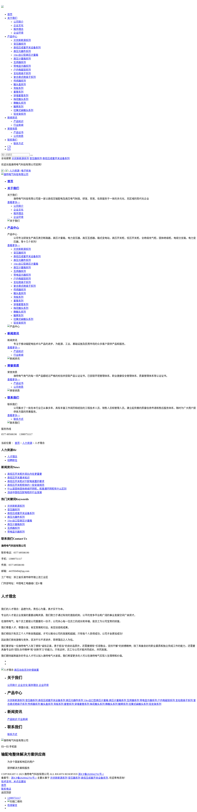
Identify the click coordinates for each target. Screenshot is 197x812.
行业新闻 (18, 125)
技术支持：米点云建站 (13, 781)
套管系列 (18, 92)
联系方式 (18, 143)
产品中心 (12, 36)
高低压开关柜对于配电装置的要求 (25, 481)
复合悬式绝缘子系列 (25, 77)
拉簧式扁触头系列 (23, 110)
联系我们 (12, 139)
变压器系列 (20, 44)
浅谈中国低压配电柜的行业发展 (24, 492)
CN (9, 146)
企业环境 (18, 33)
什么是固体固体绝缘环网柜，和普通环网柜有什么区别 (36, 488)
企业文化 (18, 25)
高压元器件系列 (22, 51)
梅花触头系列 (21, 99)
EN (9, 149)
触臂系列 (18, 106)
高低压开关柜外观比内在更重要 (24, 474)
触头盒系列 (20, 84)
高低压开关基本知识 (18, 477)
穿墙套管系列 (21, 95)
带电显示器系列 (22, 66)
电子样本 (26, 170)
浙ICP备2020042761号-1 (91, 774)
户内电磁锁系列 (22, 69)
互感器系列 (20, 62)
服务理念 (18, 29)
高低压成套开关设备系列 (27, 47)
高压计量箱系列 (22, 58)
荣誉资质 (12, 128)
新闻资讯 (12, 117)
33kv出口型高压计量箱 (26, 55)
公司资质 (18, 136)
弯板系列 (18, 88)
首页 (9, 14)
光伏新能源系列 (22, 40)
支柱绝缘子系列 (22, 73)
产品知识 (18, 121)
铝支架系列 (20, 114)
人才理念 (12, 456)
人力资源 (14, 170)
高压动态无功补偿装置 (26, 670)
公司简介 (18, 21)
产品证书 (18, 132)
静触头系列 (20, 103)
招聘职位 (12, 460)
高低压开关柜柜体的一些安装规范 (25, 485)
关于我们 (12, 18)
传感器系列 (20, 80)
